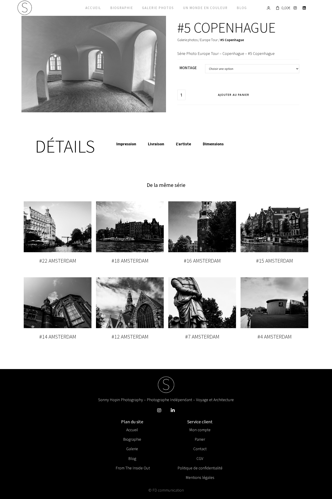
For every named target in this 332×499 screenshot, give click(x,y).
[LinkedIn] (305, 8)
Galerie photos (158, 8)
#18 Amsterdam (130, 260)
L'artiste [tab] (183, 143)
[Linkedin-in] (172, 410)
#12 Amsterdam (130, 336)
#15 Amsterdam (274, 260)
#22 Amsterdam (57, 260)
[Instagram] (296, 8)
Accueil (93, 8)
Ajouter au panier (233, 95)
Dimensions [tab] (213, 143)
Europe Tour (209, 40)
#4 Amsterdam (274, 336)
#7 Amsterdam (202, 336)
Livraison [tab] (156, 143)
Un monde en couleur (205, 8)
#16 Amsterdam (202, 260)
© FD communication (166, 490)
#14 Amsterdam (57, 336)
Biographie (121, 8)
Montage (188, 67)
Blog (242, 8)
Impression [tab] (126, 143)
